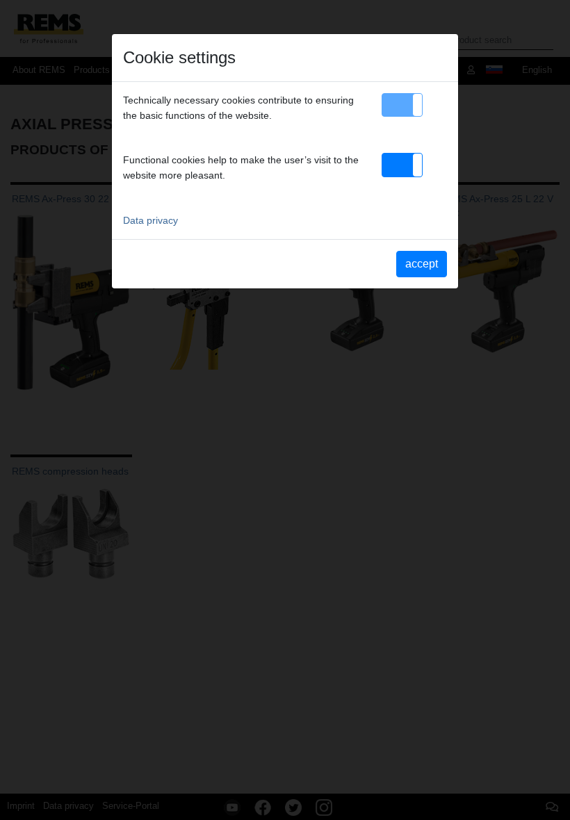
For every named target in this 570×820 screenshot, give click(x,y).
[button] (402, 105)
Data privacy (150, 220)
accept (421, 264)
